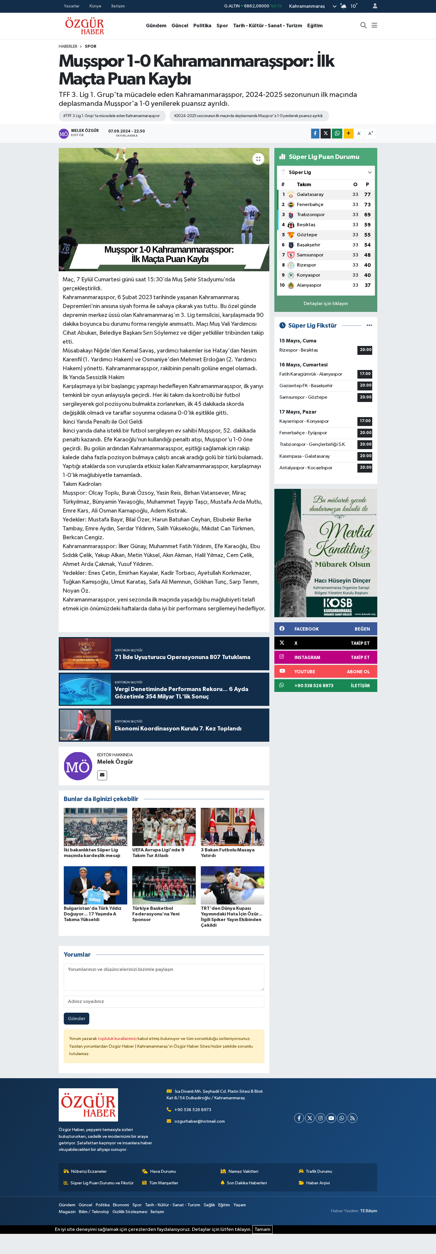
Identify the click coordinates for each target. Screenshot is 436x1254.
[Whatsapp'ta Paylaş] (337, 133)
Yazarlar (71, 6)
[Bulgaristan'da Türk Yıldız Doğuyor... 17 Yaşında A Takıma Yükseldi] (95, 885)
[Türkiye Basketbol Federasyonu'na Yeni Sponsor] (164, 885)
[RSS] (352, 1118)
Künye (95, 6)
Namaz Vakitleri (243, 1171)
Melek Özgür (115, 762)
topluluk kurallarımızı (118, 1038)
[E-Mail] (102, 775)
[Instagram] (320, 1118)
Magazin (67, 1212)
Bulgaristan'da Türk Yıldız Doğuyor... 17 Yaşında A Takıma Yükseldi (93, 914)
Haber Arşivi (318, 1183)
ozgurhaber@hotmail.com (199, 1121)
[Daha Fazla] (349, 133)
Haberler (68, 46)
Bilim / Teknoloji (94, 1212)
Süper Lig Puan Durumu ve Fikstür (102, 1183)
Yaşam (239, 1205)
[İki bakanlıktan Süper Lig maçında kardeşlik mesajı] (95, 826)
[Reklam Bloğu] (325, 553)
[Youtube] (331, 1118)
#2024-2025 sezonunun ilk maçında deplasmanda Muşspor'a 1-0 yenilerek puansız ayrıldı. (248, 116)
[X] (310, 1118)
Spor (222, 25)
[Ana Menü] (374, 26)
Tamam (262, 1229)
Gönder (76, 1018)
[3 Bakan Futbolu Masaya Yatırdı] (232, 826)
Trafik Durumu (319, 1171)
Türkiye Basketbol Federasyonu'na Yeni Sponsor (155, 914)
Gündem (156, 25)
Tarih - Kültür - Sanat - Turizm (267, 25)
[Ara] (363, 26)
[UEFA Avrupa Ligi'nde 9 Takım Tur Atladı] (164, 826)
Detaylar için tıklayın (326, 303)
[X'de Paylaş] (326, 133)
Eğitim (315, 25)
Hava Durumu (163, 1171)
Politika (202, 25)
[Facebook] (299, 1118)
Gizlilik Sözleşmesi (129, 1212)
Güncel (179, 25)
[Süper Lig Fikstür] (369, 325)
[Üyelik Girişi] (372, 6)
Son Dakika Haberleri (247, 1183)
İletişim (118, 6)
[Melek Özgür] (78, 765)
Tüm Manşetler (163, 1183)
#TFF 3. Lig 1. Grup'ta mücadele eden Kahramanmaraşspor (111, 116)
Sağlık (209, 1205)
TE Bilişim (368, 1211)
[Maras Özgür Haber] (85, 25)
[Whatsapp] (342, 1118)
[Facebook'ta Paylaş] (315, 133)
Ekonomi (121, 1205)
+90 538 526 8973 (192, 1110)
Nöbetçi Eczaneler (89, 1171)
